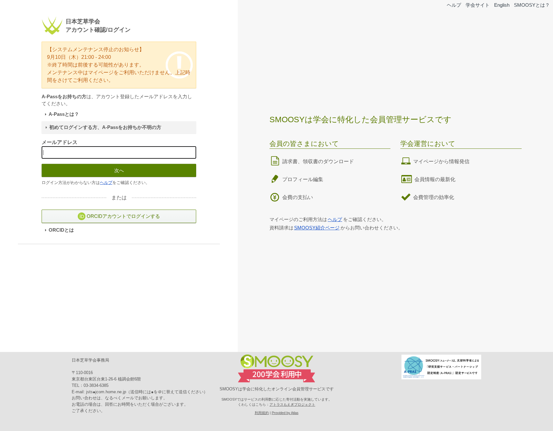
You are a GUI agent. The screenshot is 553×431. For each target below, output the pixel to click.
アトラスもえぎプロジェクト (292, 404)
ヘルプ (454, 5)
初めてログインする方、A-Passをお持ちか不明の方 (105, 127)
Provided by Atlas (285, 413)
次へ (119, 170)
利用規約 (262, 413)
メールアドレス (59, 142)
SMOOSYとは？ (532, 5)
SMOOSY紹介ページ (317, 227)
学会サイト (478, 5)
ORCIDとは (61, 230)
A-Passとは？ (64, 114)
